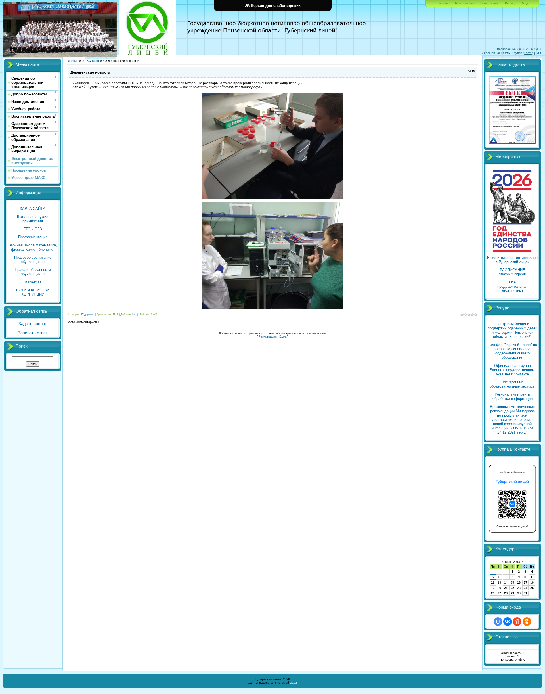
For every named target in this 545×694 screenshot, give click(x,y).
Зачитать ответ (33, 333)
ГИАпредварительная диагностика (512, 286)
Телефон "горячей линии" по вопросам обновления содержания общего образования (512, 350)
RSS (539, 53)
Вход (524, 3)
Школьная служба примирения (32, 219)
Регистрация (489, 3)
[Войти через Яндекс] (517, 621)
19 (492, 588)
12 (492, 582)
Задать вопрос (32, 323)
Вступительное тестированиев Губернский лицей (512, 260)
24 (525, 588)
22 (512, 588)
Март (95, 60)
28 (506, 593)
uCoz (293, 682)
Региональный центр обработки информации (512, 396)
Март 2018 (512, 561)
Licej (135, 314)
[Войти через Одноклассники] (527, 621)
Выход (509, 3)
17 (525, 582)
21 (506, 588)
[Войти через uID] (498, 621)
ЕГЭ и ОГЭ (32, 229)
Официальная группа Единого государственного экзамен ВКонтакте (512, 369)
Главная (442, 3)
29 (512, 593)
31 (525, 593)
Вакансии (33, 282)
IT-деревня (87, 314)
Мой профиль (465, 3)
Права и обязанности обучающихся (33, 271)
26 (492, 593)
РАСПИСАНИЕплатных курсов (512, 272)
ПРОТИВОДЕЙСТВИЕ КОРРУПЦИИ (33, 292)
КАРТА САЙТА (32, 208)
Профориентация (32, 237)
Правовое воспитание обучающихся (32, 259)
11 (532, 577)
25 (532, 588)
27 (499, 593)
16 (519, 582)
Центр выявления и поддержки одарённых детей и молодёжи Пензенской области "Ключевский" (512, 330)
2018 (85, 60)
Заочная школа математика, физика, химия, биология (33, 247)
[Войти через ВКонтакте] (507, 621)
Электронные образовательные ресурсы (512, 384)
